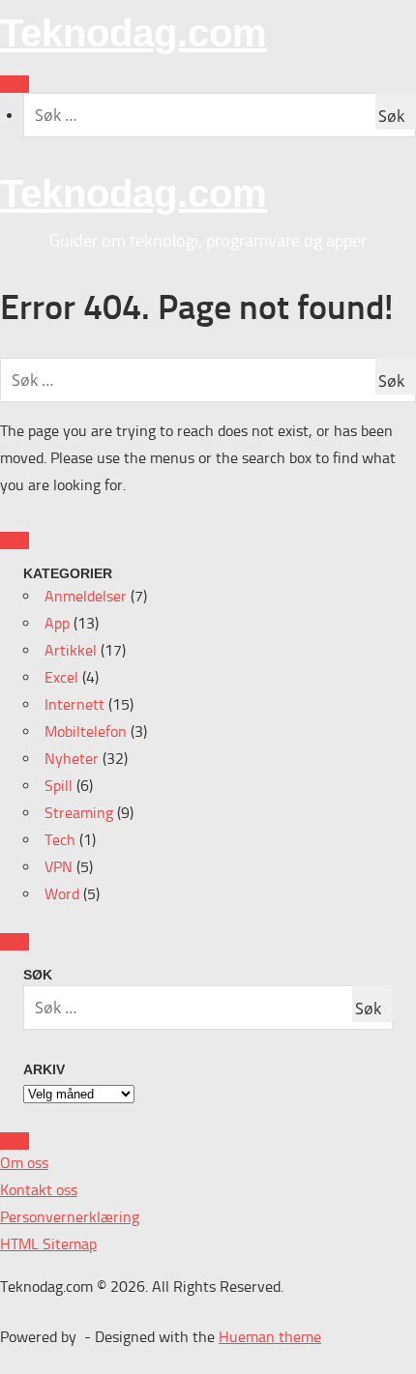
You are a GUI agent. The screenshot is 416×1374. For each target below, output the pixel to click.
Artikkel (71, 650)
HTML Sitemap (48, 1244)
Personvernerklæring (69, 1217)
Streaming (79, 813)
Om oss (24, 1163)
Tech (60, 840)
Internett (74, 704)
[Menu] (14, 84)
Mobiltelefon (86, 731)
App (57, 623)
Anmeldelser (86, 596)
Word (62, 894)
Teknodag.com (133, 33)
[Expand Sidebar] (14, 540)
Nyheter (72, 758)
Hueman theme (270, 1337)
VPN (59, 867)
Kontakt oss (38, 1190)
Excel (61, 677)
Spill (59, 785)
